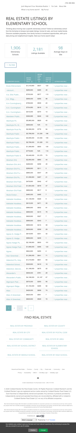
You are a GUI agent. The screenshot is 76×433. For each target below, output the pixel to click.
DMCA (35, 372)
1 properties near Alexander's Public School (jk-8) (61, 277)
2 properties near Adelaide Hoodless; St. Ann (61, 229)
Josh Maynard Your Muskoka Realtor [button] (35, 6)
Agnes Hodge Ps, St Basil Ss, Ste (14, 242)
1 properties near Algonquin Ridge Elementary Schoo (61, 286)
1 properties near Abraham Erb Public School (62, 181)
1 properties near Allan (60, 290)
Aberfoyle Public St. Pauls (14, 155)
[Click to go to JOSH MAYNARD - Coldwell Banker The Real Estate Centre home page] (10, 5)
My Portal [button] (44, 10)
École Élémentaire (13, 86)
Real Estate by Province (21, 326)
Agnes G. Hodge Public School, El (13, 238)
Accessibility (27, 372)
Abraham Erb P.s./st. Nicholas (14, 173)
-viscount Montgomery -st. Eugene (12, 90)
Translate (52, 420)
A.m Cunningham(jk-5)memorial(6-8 (14, 103)
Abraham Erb (11, 160)
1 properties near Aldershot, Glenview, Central (62, 268)
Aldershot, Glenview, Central (14, 268)
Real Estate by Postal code (54, 332)
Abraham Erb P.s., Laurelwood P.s (13, 168)
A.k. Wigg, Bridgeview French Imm (13, 99)
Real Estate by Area (55, 339)
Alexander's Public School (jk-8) (13, 277)
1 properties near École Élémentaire (61, 86)
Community (57, 369)
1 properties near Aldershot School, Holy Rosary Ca (61, 264)
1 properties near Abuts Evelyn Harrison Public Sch (61, 194)
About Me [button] (62, 6)
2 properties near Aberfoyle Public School (60, 146)
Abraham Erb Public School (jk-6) (14, 186)
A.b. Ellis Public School (12, 94)
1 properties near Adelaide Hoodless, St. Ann (61, 225)
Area (63, 369)
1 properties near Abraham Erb (60, 160)
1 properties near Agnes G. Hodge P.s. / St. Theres (62, 234)
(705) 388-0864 (70, 3)
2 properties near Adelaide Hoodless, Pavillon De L (61, 212)
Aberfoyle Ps (11, 120)
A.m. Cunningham (13, 107)
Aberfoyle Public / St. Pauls (14, 142)
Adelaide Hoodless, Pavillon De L (14, 212)
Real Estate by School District (21, 346)
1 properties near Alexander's (60, 273)
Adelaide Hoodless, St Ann (14, 221)
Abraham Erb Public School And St (14, 190)
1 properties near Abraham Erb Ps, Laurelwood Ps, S (61, 177)
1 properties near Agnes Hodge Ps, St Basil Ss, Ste (62, 242)
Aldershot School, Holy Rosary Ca (13, 264)
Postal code (48, 369)
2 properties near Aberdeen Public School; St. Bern (60, 116)
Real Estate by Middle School (21, 355)
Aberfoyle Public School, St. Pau (12, 151)
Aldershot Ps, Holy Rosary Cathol (13, 260)
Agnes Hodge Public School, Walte (14, 247)
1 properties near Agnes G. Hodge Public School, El (60, 238)
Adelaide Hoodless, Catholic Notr (14, 203)
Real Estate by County (54, 326)
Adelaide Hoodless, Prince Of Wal (14, 216)
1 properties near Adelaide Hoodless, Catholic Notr (61, 203)
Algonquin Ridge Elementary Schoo (13, 286)
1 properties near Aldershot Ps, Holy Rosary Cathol (61, 260)
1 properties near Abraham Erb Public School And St (62, 190)
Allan (8, 290)
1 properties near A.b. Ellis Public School (60, 94)
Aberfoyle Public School (12, 146)
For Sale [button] (54, 6)
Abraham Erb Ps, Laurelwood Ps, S (13, 177)
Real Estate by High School (54, 355)
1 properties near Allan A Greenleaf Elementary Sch (61, 295)
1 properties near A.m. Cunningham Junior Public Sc (61, 112)
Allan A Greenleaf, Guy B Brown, (13, 299)
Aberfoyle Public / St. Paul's (14, 138)
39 (25, 308)
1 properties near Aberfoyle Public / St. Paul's (62, 138)
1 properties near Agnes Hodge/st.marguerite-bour (62, 251)
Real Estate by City (21, 332)
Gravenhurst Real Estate (18, 369)
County (36, 369)
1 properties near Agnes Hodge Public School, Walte (62, 247)
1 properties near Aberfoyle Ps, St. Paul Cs (60, 125)
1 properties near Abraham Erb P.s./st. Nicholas (62, 173)
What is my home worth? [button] (30, 10)
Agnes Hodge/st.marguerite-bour (14, 251)
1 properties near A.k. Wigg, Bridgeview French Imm (61, 99)
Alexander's (11, 273)
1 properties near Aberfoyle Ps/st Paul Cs (62, 129)
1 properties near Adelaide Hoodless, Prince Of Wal (61, 216)
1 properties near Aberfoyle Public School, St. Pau (60, 151)
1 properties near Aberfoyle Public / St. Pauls (62, 142)
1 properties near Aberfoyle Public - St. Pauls (62, 133)
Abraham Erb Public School (14, 181)
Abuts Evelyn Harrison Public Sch (14, 194)
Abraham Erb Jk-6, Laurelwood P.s (13, 164)
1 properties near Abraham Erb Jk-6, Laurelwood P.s (61, 164)
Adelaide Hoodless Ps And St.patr (13, 199)
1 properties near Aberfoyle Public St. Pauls (61, 155)
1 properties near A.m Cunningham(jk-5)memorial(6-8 (62, 103)
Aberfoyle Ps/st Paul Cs (14, 129)
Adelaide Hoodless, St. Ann (14, 225)
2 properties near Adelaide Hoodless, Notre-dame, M (61, 207)
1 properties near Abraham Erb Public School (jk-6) (62, 186)
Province (29, 369)
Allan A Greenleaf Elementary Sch (13, 295)
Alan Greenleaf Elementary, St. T (13, 255)
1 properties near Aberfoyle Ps (60, 120)
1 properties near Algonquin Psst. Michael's (60, 281)
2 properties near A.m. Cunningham (61, 107)
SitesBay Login (54, 372)
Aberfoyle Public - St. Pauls (14, 133)
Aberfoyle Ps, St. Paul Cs (13, 125)
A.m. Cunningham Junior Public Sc (13, 112)
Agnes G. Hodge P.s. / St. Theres (14, 234)
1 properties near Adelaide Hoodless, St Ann (61, 221)
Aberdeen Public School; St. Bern (12, 116)
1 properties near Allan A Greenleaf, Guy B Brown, (61, 299)
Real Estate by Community (21, 339)
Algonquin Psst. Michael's (12, 281)
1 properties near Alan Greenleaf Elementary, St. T (60, 255)
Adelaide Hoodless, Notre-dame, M (14, 207)
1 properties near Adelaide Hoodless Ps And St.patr (61, 199)
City (41, 369)
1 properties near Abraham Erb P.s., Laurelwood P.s (61, 168)
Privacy (20, 372)
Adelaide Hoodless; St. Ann (14, 229)
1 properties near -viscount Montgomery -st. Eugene (61, 90)
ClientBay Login (43, 372)
